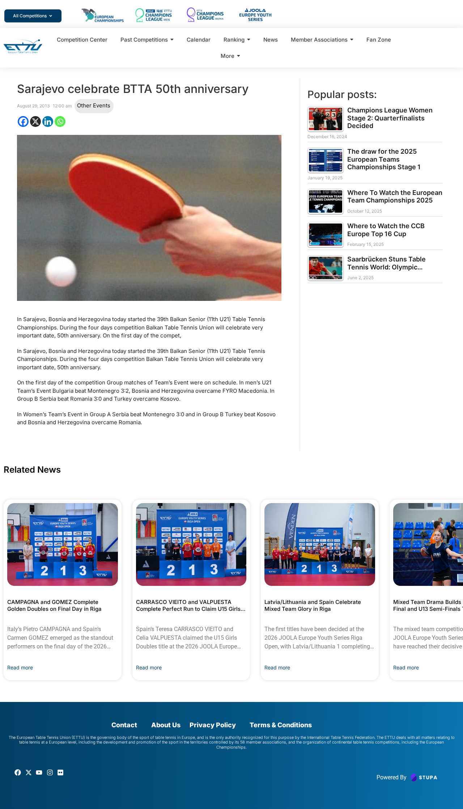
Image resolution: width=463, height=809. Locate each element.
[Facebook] (23, 121)
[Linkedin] (47, 121)
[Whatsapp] (60, 121)
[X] (35, 121)
